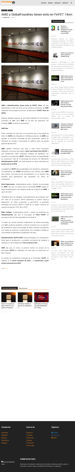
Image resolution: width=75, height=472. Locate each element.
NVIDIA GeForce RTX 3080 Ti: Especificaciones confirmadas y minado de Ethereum (67, 220)
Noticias (43, 3)
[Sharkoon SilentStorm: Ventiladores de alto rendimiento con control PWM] (55, 28)
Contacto (65, 3)
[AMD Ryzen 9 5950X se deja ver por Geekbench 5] (25, 297)
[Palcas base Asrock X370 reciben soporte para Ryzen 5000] (55, 151)
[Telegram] (17, 22)
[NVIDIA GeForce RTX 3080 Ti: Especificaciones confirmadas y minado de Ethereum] (55, 218)
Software (4, 435)
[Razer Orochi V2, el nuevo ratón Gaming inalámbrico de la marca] (55, 172)
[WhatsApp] (12, 22)
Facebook (55, 435)
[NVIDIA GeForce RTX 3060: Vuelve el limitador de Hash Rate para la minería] (55, 103)
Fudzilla (6, 268)
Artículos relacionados (10, 288)
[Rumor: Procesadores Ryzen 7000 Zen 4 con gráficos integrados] (8, 297)
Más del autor (23, 288)
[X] (8, 22)
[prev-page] (2, 311)
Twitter (55, 433)
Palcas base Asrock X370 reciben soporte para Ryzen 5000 (67, 151)
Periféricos (5, 440)
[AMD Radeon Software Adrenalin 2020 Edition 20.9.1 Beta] (41, 297)
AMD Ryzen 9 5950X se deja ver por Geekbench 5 (24, 305)
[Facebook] (3, 22)
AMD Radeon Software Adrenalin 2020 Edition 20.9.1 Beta (41, 305)
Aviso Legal (30, 445)
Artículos (57, 3)
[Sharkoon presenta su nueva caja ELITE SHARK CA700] (55, 54)
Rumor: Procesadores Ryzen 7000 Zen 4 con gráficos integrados (7, 305)
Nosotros (29, 433)
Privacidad (30, 443)
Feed (54, 438)
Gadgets (4, 443)
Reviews (50, 3)
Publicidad (30, 438)
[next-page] (5, 311)
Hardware (4, 10)
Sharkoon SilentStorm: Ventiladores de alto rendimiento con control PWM (66, 29)
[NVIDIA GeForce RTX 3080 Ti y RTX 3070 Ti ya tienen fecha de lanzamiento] (55, 195)
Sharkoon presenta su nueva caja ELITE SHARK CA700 (67, 54)
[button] (71, 3)
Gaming (4, 438)
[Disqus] (25, 341)
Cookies (29, 440)
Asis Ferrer (6, 17)
